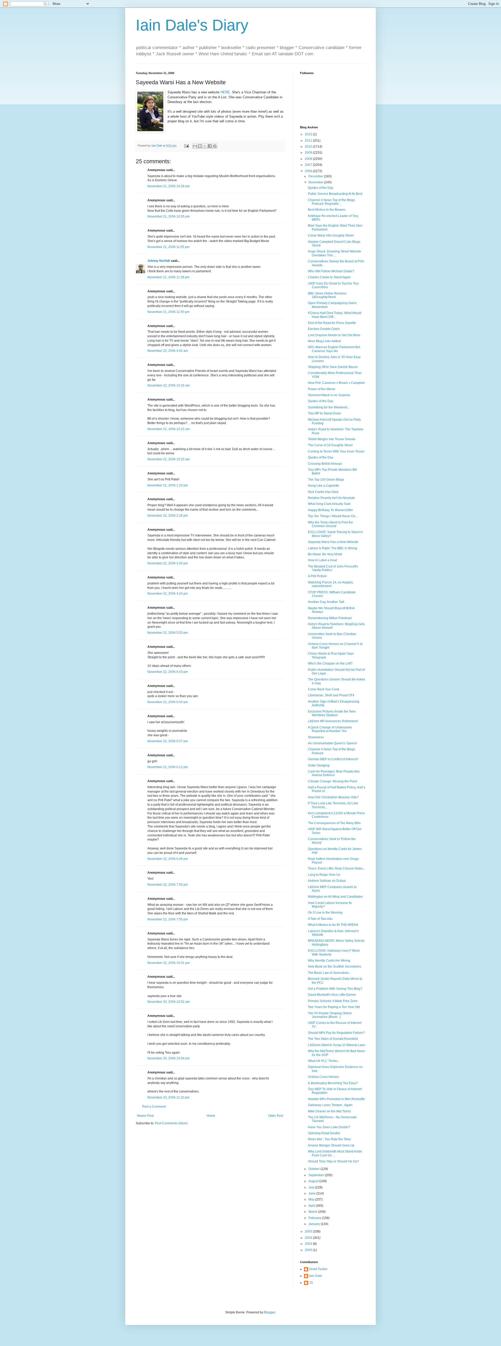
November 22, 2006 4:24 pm (167, 593)
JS (311, 1282)
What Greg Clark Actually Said (329, 504)
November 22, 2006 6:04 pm (167, 702)
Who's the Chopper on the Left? (330, 663)
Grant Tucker (318, 1269)
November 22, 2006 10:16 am (168, 385)
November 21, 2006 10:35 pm (168, 216)
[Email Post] (186, 145)
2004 (309, 1238)
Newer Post (145, 1116)
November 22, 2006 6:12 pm (167, 767)
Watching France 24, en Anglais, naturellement (331, 584)
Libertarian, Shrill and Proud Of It (331, 695)
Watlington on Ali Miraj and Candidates (335, 896)
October (314, 1169)
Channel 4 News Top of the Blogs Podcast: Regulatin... (331, 202)
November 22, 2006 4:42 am (167, 351)
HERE (225, 92)
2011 (309, 140)
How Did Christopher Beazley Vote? (333, 797)
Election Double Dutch (324, 329)
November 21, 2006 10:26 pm (168, 186)
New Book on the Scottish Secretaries (334, 966)
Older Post (275, 1116)
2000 (309, 1250)
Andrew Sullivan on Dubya (327, 881)
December (316, 176)
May (311, 1199)
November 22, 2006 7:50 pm (167, 884)
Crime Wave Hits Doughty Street (331, 235)
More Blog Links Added (324, 341)
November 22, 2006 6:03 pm (167, 672)
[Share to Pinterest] (214, 146)
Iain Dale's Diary (192, 25)
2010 (309, 146)
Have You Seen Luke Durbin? (329, 1127)
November (316, 182)
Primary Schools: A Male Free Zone (332, 1001)
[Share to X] (204, 146)
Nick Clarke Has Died (323, 492)
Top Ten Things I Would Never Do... (333, 516)
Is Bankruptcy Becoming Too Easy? (333, 1083)
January (314, 1224)
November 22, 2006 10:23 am (168, 459)
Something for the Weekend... (329, 407)
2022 (309, 134)
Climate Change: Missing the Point (332, 781)
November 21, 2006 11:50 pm (168, 312)
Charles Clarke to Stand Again (329, 277)
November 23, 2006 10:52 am (168, 1002)
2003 (309, 1244)
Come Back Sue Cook (323, 689)
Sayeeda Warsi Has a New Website (333, 542)
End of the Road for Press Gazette (332, 323)
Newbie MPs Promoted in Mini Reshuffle (336, 1099)
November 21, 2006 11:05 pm (168, 247)
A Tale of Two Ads (320, 919)
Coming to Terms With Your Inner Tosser (336, 451)
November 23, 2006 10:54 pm (168, 1058)
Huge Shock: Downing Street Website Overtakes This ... (334, 253)
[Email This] (195, 146)
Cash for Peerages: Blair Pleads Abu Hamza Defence (334, 773)
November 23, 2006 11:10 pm (168, 1097)
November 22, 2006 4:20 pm (167, 563)
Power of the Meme (321, 389)
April (312, 1206)
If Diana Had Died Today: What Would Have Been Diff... (334, 314)
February (315, 1218)
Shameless (316, 737)
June (312, 1193)
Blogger (269, 1312)
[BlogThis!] (199, 146)
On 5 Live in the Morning (325, 912)
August (313, 1181)
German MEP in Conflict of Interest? (333, 759)
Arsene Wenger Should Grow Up (331, 1145)
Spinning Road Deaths (324, 1133)
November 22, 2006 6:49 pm (167, 859)
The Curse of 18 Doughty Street (330, 445)
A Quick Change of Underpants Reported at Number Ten (330, 729)
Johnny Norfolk (158, 261)
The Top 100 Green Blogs (326, 479)
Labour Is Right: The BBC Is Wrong (332, 548)
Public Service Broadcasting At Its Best (335, 194)
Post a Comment (154, 1106)
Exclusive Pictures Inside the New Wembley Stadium (332, 713)
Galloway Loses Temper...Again (330, 1105)
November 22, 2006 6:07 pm (167, 741)
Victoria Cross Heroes (323, 1077)
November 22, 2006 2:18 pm (167, 515)
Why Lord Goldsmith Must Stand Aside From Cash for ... (335, 1153)
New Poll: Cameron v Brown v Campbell (336, 383)
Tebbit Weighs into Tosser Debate (331, 439)
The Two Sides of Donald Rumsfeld (333, 1039)
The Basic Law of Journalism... (329, 973)
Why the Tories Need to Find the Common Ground (330, 524)
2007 (309, 165)
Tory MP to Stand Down (324, 413)
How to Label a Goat (322, 560)
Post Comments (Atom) (171, 1123)
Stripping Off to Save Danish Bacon (333, 367)
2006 (309, 171)
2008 (309, 159)
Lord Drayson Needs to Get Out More (334, 335)
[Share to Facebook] (209, 146)
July (311, 1187)
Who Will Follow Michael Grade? (331, 271)
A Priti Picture (317, 576)
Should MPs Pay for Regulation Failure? (336, 1033)
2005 (309, 1231)
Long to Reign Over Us (324, 875)
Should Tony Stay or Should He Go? (333, 1161)
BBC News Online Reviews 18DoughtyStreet (327, 295)
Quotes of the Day (320, 188)
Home (211, 1116)
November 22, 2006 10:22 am (168, 429)
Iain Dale (315, 1276)
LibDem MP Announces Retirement (333, 721)
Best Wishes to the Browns (326, 210)
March (313, 1212)
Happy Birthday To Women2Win (330, 510)
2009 (309, 152)
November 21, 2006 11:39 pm (168, 277)
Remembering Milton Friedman (330, 618)
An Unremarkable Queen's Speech (332, 743)
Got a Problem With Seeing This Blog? (335, 989)
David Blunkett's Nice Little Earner (332, 995)
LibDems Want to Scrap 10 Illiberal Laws (336, 1045)
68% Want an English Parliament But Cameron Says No (334, 349)
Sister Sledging (319, 765)
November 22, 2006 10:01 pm (168, 963)
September (316, 1175)
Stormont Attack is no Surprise (329, 395)
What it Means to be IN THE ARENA (333, 925)
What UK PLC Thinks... (324, 1061)
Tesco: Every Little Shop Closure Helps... (336, 868)
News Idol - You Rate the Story (329, 1139)
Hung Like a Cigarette (323, 485)
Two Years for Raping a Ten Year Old (334, 1007)
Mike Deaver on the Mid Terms (329, 1111)
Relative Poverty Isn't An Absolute (331, 498)
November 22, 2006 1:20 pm (167, 485)
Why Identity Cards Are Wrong (329, 960)
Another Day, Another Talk (326, 602)
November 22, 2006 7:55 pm (167, 919)
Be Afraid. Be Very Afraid (325, 554)
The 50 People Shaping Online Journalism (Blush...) (330, 1015)
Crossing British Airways (325, 464)
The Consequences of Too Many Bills (334, 823)
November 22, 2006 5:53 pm (167, 633)
